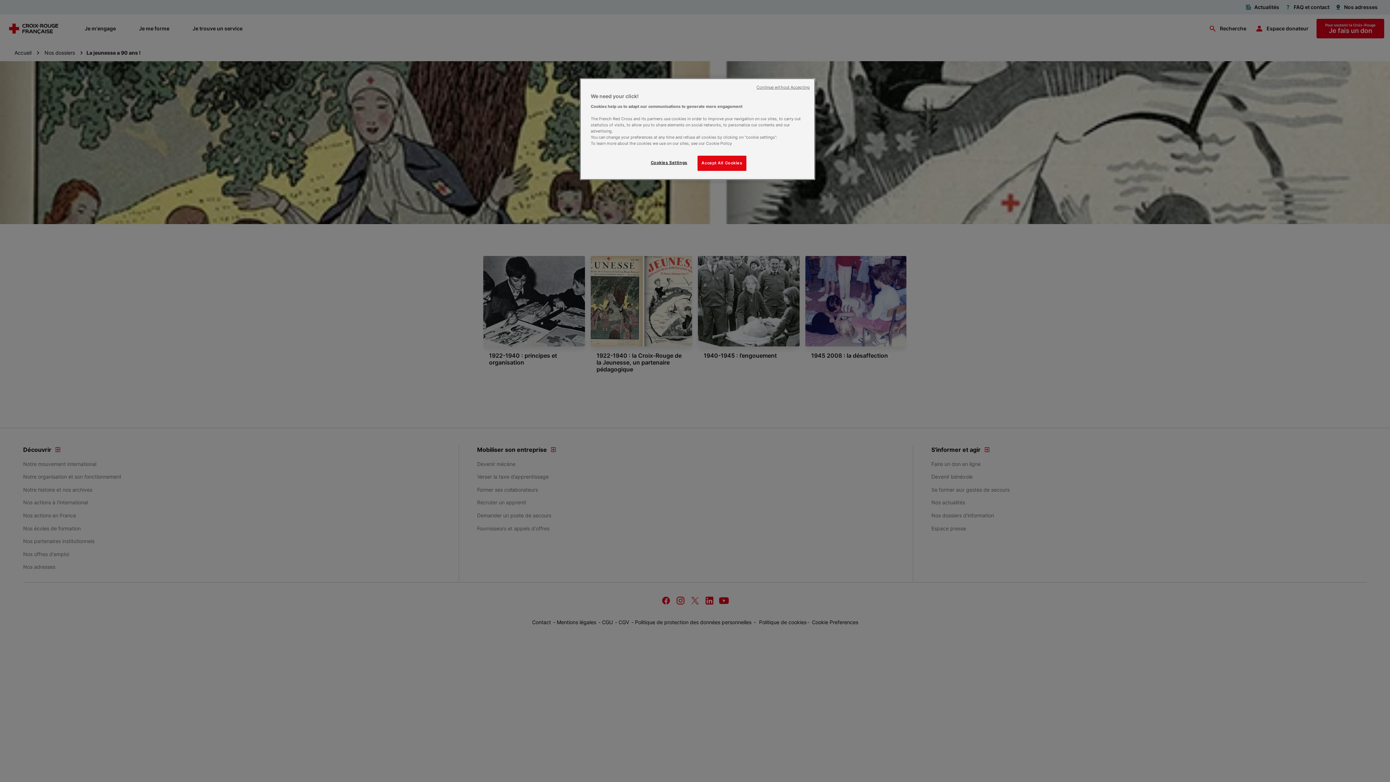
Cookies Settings (669, 162)
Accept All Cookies (722, 162)
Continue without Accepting (783, 87)
